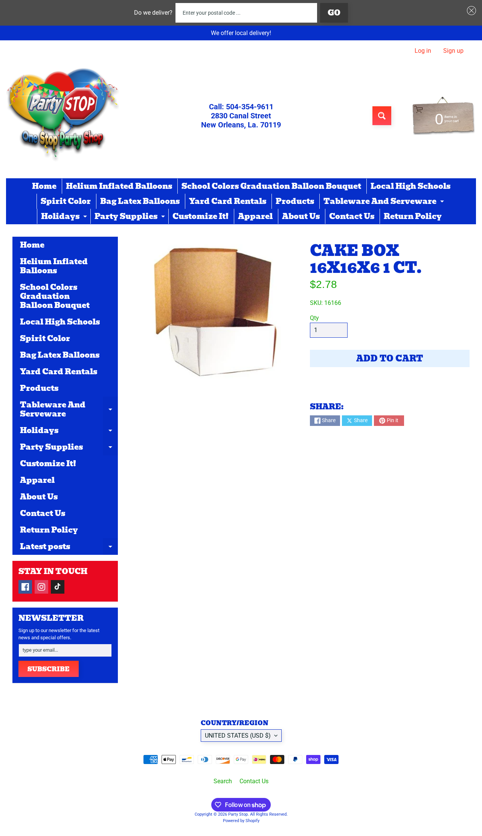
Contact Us (351, 216)
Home (44, 186)
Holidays (65, 217)
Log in (423, 51)
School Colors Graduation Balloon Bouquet (271, 186)
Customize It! (200, 216)
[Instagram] (41, 587)
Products (295, 201)
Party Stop (238, 814)
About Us (301, 216)
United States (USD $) (238, 735)
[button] (470, 10)
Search (223, 781)
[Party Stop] (62, 115)
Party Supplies (131, 217)
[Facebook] (25, 587)
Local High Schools (410, 186)
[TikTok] (57, 587)
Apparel (255, 216)
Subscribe (48, 669)
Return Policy (413, 216)
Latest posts (69, 547)
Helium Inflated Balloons (119, 186)
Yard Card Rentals (227, 201)
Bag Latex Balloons (140, 201)
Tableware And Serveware (384, 202)
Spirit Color (66, 201)
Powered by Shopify (241, 820)
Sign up (453, 51)
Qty (314, 318)
